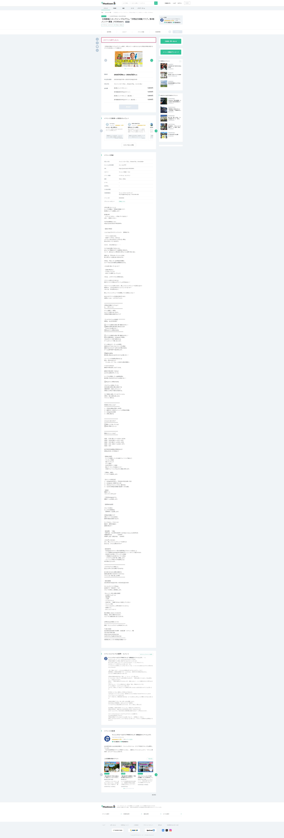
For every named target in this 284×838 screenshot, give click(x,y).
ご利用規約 (136, 825)
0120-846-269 (111, 632)
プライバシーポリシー (148, 825)
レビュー (124, 31)
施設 (123, 8)
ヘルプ (174, 3)
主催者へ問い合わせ (171, 41)
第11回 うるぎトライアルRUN (174, 74)
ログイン (180, 3)
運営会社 (160, 825)
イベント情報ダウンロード (171, 52)
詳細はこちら (122, 201)
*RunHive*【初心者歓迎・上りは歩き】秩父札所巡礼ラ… (174, 101)
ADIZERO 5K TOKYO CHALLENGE (174, 66)
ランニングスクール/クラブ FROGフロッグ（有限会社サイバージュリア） (125, 657)
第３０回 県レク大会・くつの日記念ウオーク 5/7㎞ (174, 118)
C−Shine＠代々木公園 (173, 134)
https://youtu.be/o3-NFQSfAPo (126, 168)
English (187, 3)
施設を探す (146, 814)
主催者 (114, 8)
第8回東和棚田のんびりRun (174, 83)
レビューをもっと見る (129, 145)
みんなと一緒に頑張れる (111, 127)
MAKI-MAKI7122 (136, 123)
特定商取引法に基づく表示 (173, 825)
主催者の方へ (168, 3)
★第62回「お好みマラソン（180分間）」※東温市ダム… (174, 109)
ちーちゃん (112, 123)
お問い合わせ (113, 825)
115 (177, 20)
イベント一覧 (108, 12)
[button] (126, 68)
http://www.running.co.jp (118, 737)
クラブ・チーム (141, 8)
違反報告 (154, 794)
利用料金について (125, 825)
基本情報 (109, 31)
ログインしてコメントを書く (146, 654)
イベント (106, 8)
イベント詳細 (141, 31)
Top (102, 12)
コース (132, 8)
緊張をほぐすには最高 (133, 127)
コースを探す (166, 814)
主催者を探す (126, 814)
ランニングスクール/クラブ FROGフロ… (172, 18)
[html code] (97, 50)
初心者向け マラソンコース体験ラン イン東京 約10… (174, 126)
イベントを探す (105, 814)
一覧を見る (150, 758)
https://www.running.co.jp (111, 634)
